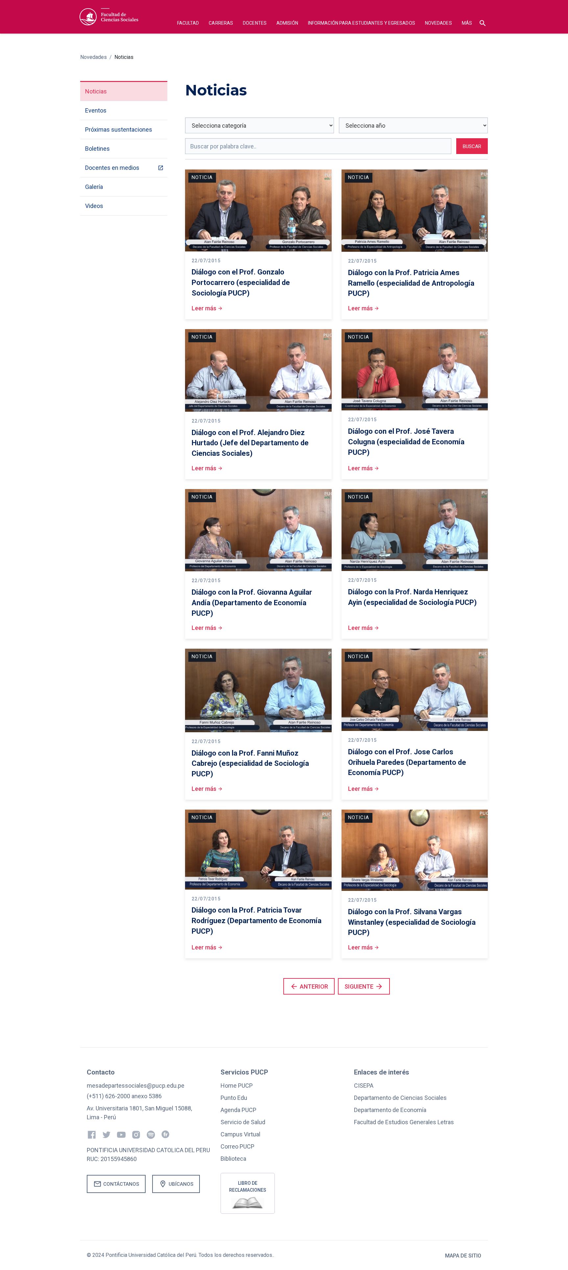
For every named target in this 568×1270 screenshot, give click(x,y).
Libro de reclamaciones (247, 1186)
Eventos (95, 110)
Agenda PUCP (238, 1109)
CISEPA (363, 1085)
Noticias (123, 57)
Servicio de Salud (243, 1122)
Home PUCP (237, 1085)
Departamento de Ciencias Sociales (400, 1097)
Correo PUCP (237, 1146)
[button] (188, 24)
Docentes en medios (112, 167)
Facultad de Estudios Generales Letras (404, 1122)
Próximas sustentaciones (118, 129)
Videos (94, 205)
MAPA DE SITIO (463, 1256)
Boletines (97, 148)
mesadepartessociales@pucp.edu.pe (135, 1085)
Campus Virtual (240, 1134)
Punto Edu (234, 1097)
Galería (94, 186)
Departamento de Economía (390, 1109)
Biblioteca (233, 1158)
